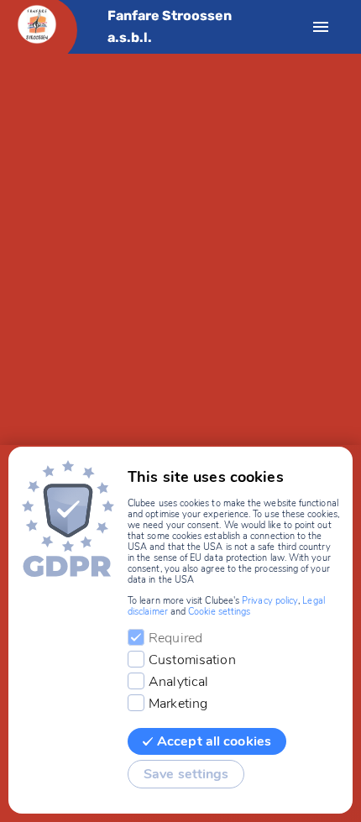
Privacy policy (270, 600)
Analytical (178, 681)
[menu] (321, 27)
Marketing (178, 703)
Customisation (192, 660)
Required (175, 638)
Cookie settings (219, 611)
